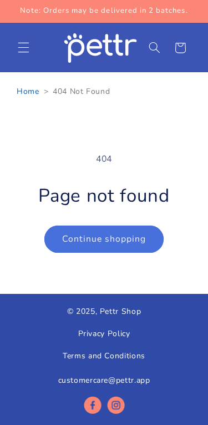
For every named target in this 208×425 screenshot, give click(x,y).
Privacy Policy (104, 333)
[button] (23, 48)
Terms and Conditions (104, 356)
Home (28, 91)
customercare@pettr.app (104, 380)
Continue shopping (104, 239)
